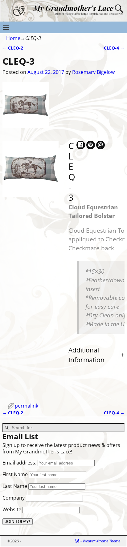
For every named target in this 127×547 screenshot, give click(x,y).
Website (11, 509)
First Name (15, 474)
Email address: (20, 462)
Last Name (14, 486)
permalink (26, 405)
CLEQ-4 (114, 48)
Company (13, 497)
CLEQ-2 (12, 48)
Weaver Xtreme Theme (101, 541)
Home (13, 38)
